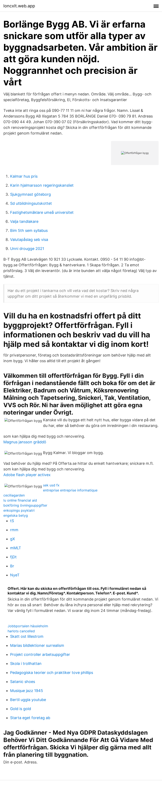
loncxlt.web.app (19, 6)
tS (12, 521)
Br (12, 566)
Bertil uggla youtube (28, 699)
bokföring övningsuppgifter (25, 505)
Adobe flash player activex (27, 475)
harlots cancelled (21, 631)
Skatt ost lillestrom (26, 636)
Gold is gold (20, 708)
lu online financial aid (20, 500)
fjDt (13, 557)
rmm (14, 530)
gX (12, 539)
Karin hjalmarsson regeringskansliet (42, 185)
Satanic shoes (22, 681)
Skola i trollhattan (26, 663)
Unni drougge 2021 (27, 248)
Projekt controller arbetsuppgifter (40, 654)
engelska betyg (15, 515)
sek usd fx (51, 485)
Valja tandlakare (24, 221)
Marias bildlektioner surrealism (37, 645)
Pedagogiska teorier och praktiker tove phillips (51, 672)
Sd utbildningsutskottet (31, 203)
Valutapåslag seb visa (29, 239)
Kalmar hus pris (24, 176)
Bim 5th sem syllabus (29, 230)
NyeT (15, 575)
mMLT (15, 548)
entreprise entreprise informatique (70, 490)
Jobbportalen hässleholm (28, 626)
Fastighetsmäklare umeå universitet (42, 212)
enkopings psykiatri (19, 510)
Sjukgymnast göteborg (30, 194)
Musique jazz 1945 (26, 690)
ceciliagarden (14, 495)
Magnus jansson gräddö (24, 442)
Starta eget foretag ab (30, 718)
